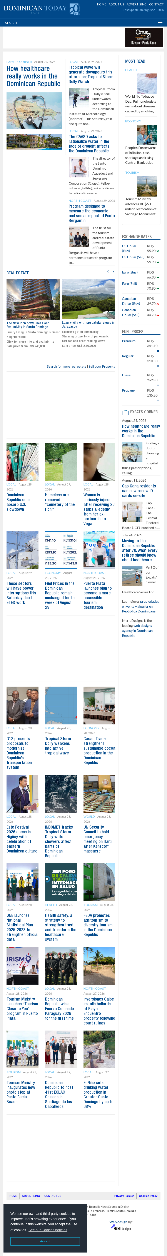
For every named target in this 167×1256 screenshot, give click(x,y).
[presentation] (108, 271)
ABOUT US (116, 4)
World (89, 816)
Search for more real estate (66, 366)
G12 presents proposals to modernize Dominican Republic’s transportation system (19, 753)
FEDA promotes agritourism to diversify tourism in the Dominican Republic (98, 925)
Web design (118, 1222)
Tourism (91, 905)
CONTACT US (52, 1196)
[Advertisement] (83, 37)
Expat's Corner (19, 61)
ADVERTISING (137, 4)
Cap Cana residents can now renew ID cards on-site (139, 491)
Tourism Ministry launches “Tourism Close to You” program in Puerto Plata (22, 1009)
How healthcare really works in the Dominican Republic (33, 76)
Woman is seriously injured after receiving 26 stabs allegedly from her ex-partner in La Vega (99, 509)
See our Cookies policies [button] (47, 1230)
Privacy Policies (124, 1196)
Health (51, 905)
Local (73, 61)
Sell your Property (102, 366)
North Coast (80, 200)
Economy (53, 573)
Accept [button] (45, 1241)
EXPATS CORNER (144, 412)
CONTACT (156, 4)
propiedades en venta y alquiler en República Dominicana (140, 606)
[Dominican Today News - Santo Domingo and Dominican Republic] (41, 8)
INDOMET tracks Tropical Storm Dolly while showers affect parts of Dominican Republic (59, 842)
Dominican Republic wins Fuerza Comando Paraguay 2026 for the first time (59, 1009)
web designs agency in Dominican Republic (137, 630)
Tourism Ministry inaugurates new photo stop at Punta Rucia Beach (21, 1092)
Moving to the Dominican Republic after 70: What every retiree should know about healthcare (139, 550)
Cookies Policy (148, 1196)
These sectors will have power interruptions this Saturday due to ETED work (21, 593)
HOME (101, 4)
